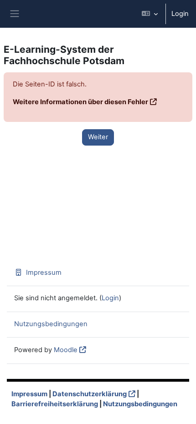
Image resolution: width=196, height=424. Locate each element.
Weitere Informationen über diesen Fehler (80, 102)
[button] (150, 14)
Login (180, 14)
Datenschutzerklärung (89, 394)
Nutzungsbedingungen (51, 324)
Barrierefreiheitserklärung (54, 404)
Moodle (65, 350)
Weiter (98, 137)
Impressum (44, 272)
